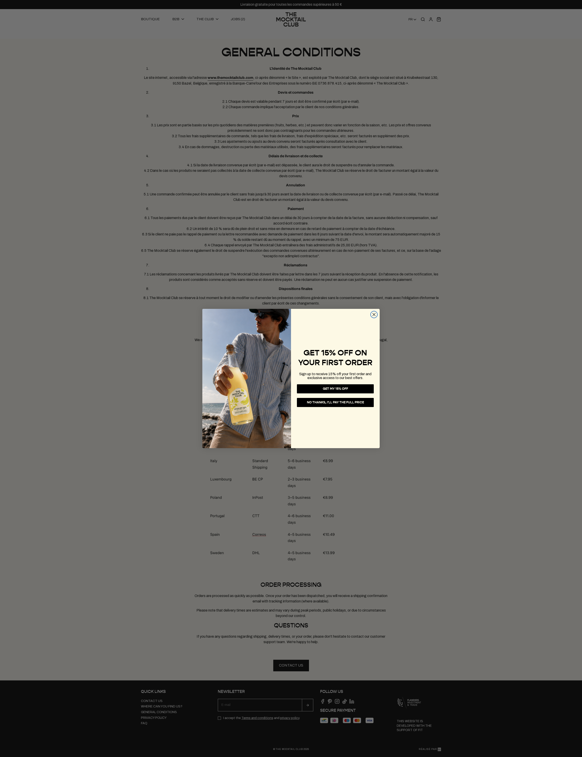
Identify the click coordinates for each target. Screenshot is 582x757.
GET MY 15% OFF (335, 389)
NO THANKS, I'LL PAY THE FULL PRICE (335, 402)
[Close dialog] (374, 314)
